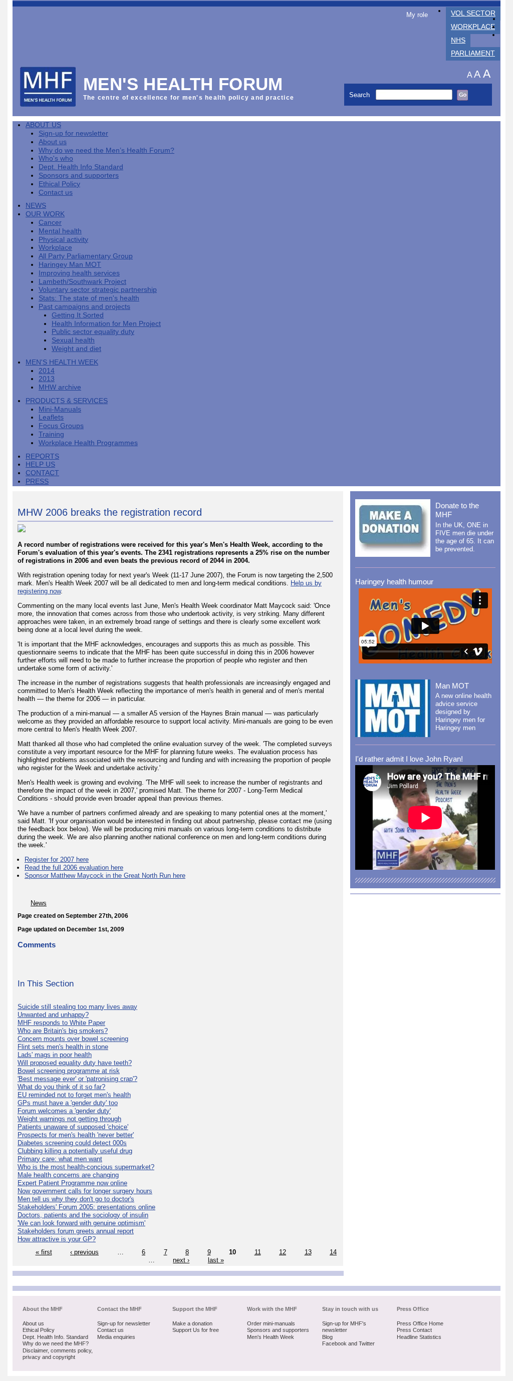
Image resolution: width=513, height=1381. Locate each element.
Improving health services (79, 273)
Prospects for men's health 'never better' (76, 1135)
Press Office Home (420, 1323)
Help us (40, 464)
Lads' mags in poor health (55, 1055)
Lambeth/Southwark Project (82, 281)
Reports (42, 456)
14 (333, 1252)
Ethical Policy (59, 184)
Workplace (473, 27)
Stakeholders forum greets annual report (76, 1231)
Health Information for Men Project (106, 323)
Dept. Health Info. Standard (55, 1337)
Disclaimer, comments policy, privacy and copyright (58, 1353)
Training (51, 434)
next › (181, 1260)
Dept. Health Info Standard (81, 167)
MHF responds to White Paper (61, 1022)
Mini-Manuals (60, 409)
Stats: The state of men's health (89, 298)
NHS (458, 40)
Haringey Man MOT (70, 264)
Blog (327, 1337)
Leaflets (51, 417)
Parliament (473, 53)
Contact (42, 473)
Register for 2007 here (57, 859)
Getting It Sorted (78, 315)
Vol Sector (473, 13)
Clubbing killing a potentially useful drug (75, 1151)
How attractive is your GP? (57, 1239)
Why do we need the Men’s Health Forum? (106, 150)
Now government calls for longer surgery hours (85, 1191)
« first (44, 1252)
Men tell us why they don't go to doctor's (76, 1199)
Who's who (56, 158)
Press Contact (414, 1330)
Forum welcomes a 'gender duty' (64, 1111)
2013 (47, 379)
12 (282, 1252)
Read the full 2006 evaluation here (74, 867)
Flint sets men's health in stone (63, 1047)
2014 (47, 371)
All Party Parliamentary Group (86, 256)
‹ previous (84, 1252)
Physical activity (63, 239)
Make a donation (192, 1323)
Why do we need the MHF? (56, 1343)
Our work (45, 214)
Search (360, 95)
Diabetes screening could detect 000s (72, 1143)
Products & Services (67, 401)
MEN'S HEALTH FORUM (183, 84)
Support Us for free (195, 1330)
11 (257, 1252)
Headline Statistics (419, 1337)
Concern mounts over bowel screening (73, 1039)
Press (37, 481)
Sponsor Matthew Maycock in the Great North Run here (105, 875)
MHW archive (60, 387)
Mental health (60, 231)
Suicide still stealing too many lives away (77, 1006)
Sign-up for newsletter (73, 133)
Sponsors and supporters (79, 175)
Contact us (56, 192)
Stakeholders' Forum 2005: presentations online (86, 1207)
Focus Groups (61, 426)
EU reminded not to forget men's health (74, 1095)
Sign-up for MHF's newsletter (344, 1326)
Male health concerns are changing (68, 1175)
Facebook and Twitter (348, 1343)
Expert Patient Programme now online (72, 1183)
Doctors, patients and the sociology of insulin (83, 1215)
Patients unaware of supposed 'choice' (73, 1127)
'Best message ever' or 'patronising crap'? (77, 1079)
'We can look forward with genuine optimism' (81, 1223)
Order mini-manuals (271, 1323)
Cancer (50, 222)
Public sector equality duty (93, 331)
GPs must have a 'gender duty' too (68, 1103)
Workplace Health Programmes (88, 443)
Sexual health (73, 340)
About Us (43, 125)
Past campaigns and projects (84, 306)
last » (216, 1260)
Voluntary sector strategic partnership (98, 289)
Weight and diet (76, 349)
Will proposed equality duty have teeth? (75, 1063)
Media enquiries (116, 1337)
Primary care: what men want (60, 1159)
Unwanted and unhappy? (53, 1014)
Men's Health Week (62, 362)
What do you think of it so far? (61, 1087)
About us (53, 142)
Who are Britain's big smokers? (63, 1030)
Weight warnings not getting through (69, 1119)
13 (308, 1252)
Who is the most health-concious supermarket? (86, 1167)
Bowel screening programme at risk (69, 1071)
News (36, 205)
